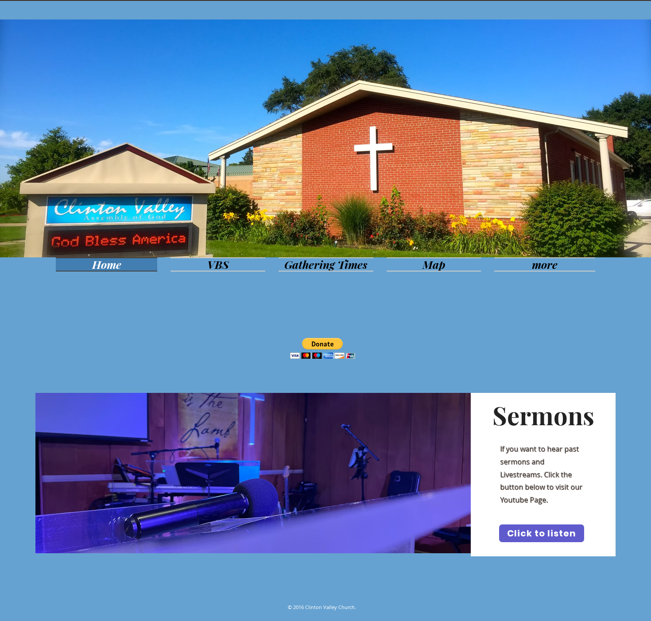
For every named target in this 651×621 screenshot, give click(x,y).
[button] (322, 348)
